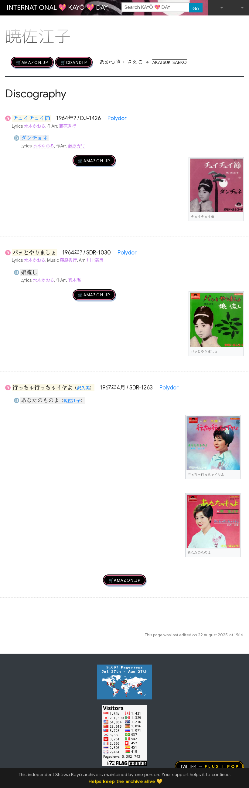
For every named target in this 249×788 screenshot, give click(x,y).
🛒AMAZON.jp (32, 62)
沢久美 (83, 388)
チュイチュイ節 (31, 118)
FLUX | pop (222, 766)
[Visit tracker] (124, 681)
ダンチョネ (34, 138)
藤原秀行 (67, 126)
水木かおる (34, 126)
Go (196, 8)
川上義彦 (95, 260)
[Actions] (242, 23)
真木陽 (74, 280)
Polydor (117, 118)
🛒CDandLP (73, 62)
